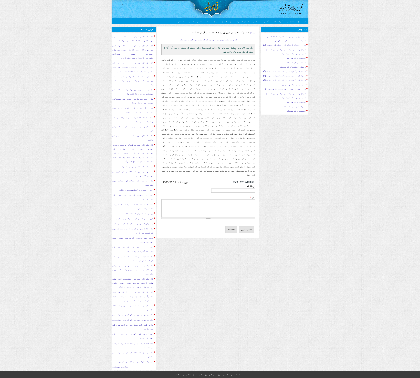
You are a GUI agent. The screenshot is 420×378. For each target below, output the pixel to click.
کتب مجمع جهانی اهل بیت (293, 84)
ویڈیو (256, 21)
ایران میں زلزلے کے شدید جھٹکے (136, 190)
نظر (252, 197)
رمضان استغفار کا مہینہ (293, 67)
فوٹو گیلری (243, 21)
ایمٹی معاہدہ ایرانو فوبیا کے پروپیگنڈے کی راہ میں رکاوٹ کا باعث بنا (132, 80)
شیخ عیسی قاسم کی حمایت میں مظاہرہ (134, 218)
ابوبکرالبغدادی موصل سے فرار (136, 166)
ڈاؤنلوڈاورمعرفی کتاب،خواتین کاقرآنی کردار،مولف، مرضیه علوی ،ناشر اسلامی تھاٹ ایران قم (132, 296)
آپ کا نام (251, 186)
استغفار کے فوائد (296, 58)
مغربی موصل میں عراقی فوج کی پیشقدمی (132, 314)
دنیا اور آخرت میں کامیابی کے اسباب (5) (284, 71)
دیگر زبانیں (195, 21)
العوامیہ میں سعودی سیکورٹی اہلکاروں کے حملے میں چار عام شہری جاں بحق (132, 269)
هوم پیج (302, 21)
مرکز (252, 32)
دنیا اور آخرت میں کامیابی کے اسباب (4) (284, 75)
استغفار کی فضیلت (296, 62)
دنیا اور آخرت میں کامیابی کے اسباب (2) (284, 80)
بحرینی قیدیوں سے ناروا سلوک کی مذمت (132, 223)
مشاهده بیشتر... (120, 367)
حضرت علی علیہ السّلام (295, 106)
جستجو (181, 21)
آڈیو (266, 21)
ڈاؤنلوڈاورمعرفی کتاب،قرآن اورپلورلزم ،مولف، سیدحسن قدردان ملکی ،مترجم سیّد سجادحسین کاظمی (132, 67)
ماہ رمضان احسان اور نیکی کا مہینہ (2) (285, 89)
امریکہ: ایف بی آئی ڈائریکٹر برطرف (134, 361)
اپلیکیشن (227, 21)
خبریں (290, 21)
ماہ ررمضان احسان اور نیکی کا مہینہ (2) (284, 45)
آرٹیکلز (278, 21)
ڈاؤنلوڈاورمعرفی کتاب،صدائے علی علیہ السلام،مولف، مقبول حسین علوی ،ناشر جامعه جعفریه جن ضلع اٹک (132, 283)
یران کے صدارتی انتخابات (139, 213)
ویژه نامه (212, 21)
